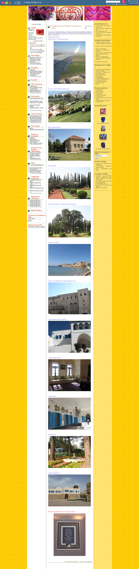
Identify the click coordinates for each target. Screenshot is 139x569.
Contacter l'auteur (37, 41)
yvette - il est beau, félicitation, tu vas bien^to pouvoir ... (102, 50)
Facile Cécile (99, 91)
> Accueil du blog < (36, 24)
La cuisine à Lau (100, 73)
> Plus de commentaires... (101, 61)
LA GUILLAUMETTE (101, 80)
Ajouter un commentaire (85, 561)
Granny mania (99, 92)
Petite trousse (103, 114)
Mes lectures (35, 96)
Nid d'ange (101, 31)
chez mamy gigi (100, 71)
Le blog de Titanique (101, 81)
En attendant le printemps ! (103, 148)
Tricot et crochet (36, 114)
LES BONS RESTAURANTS (103, 78)
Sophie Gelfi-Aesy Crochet (103, 100)
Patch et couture (36, 84)
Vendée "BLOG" (100, 77)
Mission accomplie (101, 95)
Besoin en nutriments (101, 187)
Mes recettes (35, 55)
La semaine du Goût (101, 183)
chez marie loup (100, 82)
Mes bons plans (36, 210)
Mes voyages (35, 126)
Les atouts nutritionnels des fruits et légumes (104, 181)
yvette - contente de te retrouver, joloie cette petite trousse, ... (103, 58)
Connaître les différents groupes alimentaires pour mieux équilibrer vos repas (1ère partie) (104, 177)
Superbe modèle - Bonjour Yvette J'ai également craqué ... (103, 43)
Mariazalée (99, 94)
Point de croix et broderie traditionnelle (36, 149)
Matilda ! (103, 131)
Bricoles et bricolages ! (34, 135)
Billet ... (33, 163)
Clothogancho (99, 90)
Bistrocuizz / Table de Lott (103, 72)
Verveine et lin (99, 101)
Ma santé (34, 80)
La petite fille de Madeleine (103, 69)
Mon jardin (34, 67)
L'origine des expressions (35, 177)
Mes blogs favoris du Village (102, 65)
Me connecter (134, 1)
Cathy (97, 84)
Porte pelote (103, 140)
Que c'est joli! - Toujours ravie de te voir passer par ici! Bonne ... (103, 54)
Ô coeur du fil (99, 96)
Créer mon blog (133, 3)
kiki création (99, 76)
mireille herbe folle (101, 75)
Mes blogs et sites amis (101, 88)
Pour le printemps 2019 (103, 123)
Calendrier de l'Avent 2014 (35, 197)
